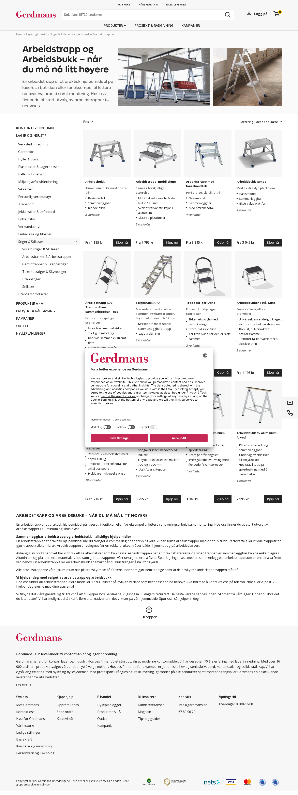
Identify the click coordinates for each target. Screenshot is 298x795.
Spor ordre (65, 712)
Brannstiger (31, 279)
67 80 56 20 (186, 712)
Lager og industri (31, 135)
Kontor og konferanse (36, 128)
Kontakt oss (25, 712)
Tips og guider (149, 718)
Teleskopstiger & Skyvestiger (44, 271)
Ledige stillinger (28, 732)
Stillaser (28, 286)
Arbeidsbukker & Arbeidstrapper (47, 256)
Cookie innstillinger (39, 784)
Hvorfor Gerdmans (30, 718)
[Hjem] (37, 15)
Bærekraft (24, 739)
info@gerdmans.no (192, 705)
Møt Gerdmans (27, 705)
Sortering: (247, 122)
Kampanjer (191, 25)
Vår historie (25, 725)
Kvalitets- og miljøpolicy (34, 746)
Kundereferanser (151, 705)
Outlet (22, 326)
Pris (86, 121)
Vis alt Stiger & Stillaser (40, 249)
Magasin (144, 712)
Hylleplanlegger (30, 333)
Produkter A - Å (29, 303)
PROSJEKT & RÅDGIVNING (154, 25)
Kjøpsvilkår (65, 718)
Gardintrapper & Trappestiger (45, 264)
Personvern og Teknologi (35, 753)
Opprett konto (68, 705)
